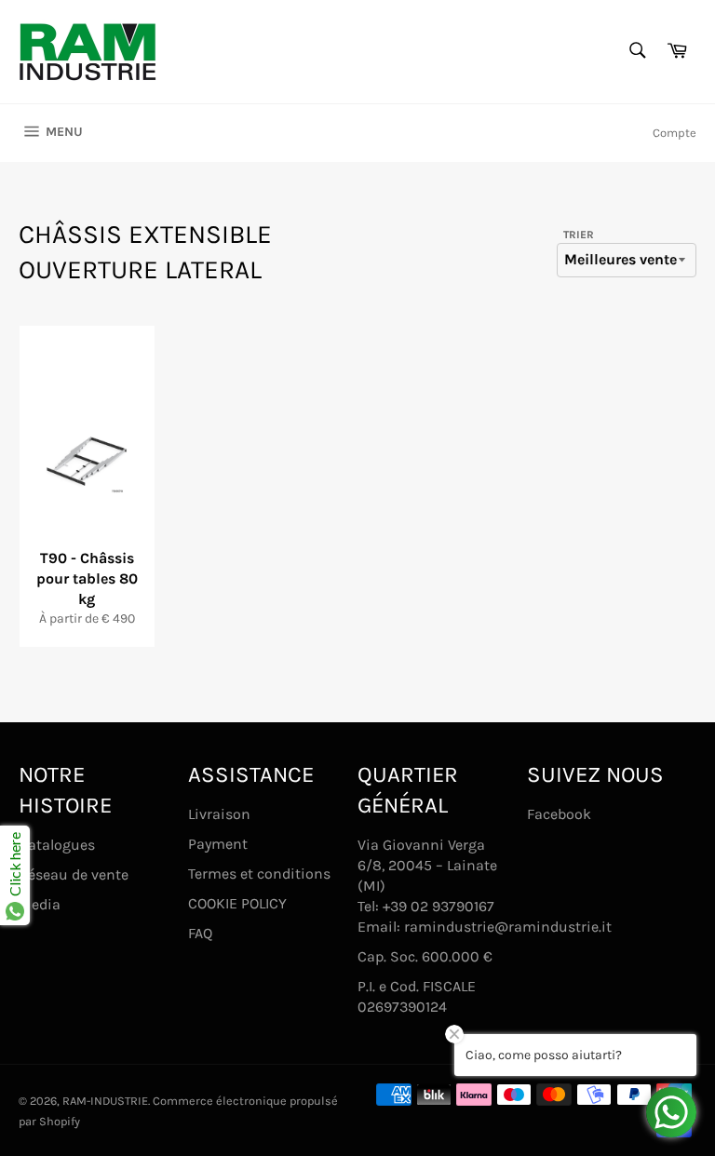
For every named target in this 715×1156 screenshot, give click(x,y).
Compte (674, 133)
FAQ (200, 933)
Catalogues (57, 845)
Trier (578, 234)
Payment (218, 844)
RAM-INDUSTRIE (105, 1101)
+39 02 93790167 (438, 906)
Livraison (219, 814)
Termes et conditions (259, 873)
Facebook (559, 814)
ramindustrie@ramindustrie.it (508, 926)
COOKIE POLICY (237, 903)
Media (40, 904)
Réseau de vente (73, 874)
